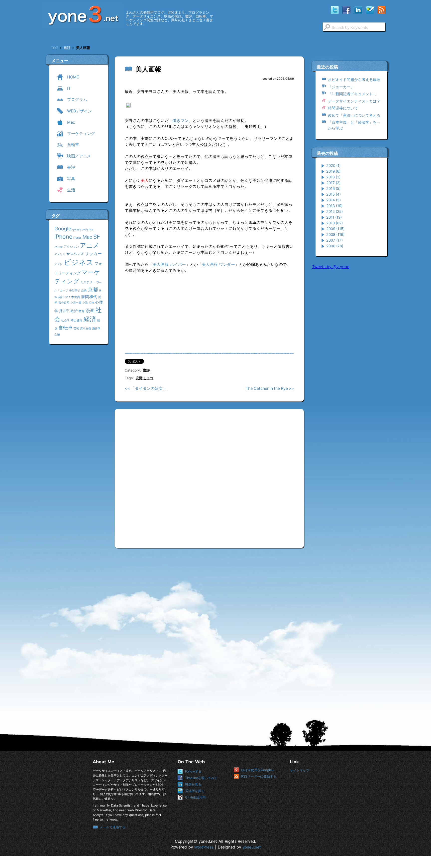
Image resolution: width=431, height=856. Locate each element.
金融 (57, 334)
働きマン (181, 120)
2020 (333, 165)
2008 (335, 234)
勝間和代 (89, 296)
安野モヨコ (144, 378)
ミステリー (87, 282)
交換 (84, 290)
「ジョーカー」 (341, 86)
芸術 (76, 328)
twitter (58, 246)
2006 (334, 246)
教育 (82, 311)
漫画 (90, 310)
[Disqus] (209, 476)
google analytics (82, 229)
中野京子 (74, 290)
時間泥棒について (343, 108)
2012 (334, 211)
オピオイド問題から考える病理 (354, 79)
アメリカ (59, 254)
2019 (333, 171)
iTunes (77, 237)
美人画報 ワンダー (218, 264)
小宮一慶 (75, 302)
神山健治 (77, 320)
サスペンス (75, 254)
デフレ (58, 264)
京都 (93, 289)
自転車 (65, 328)
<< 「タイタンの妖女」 (146, 388)
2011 (334, 217)
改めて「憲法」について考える (354, 115)
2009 (335, 228)
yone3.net (252, 847)
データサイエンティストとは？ (354, 101)
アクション (71, 246)
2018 (333, 177)
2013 (334, 205)
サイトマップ (299, 770)
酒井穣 (96, 328)
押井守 (64, 311)
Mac (87, 237)
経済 (90, 319)
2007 (334, 240)
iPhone (63, 236)
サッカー (93, 253)
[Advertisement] (349, 350)
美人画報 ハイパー (169, 264)
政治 (74, 311)
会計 (61, 297)
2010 (334, 223)
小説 (85, 302)
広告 (91, 302)
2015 (333, 194)
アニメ (89, 245)
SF (96, 236)
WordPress (204, 847)
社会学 (65, 320)
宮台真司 (63, 302)
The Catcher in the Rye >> (270, 388)
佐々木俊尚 (72, 297)
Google (62, 229)
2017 (333, 182)
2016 (333, 188)
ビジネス (79, 262)
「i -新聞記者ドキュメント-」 (353, 93)
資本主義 (85, 328)
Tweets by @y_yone (330, 266)
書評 (146, 370)
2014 (333, 200)
